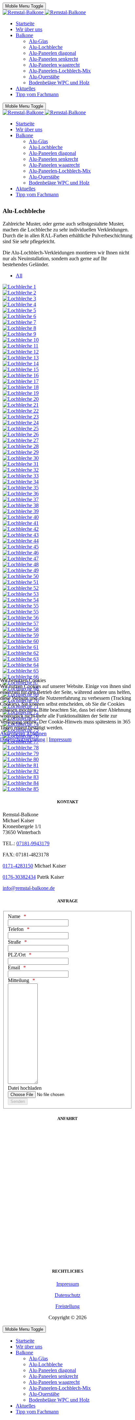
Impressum (60, 739)
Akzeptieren (12, 733)
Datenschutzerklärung (22, 739)
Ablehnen (36, 733)
